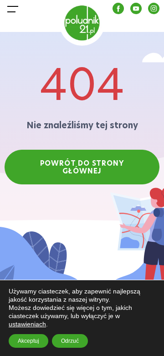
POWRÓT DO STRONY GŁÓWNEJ (82, 167)
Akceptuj (28, 341)
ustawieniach (27, 324)
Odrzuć (70, 341)
